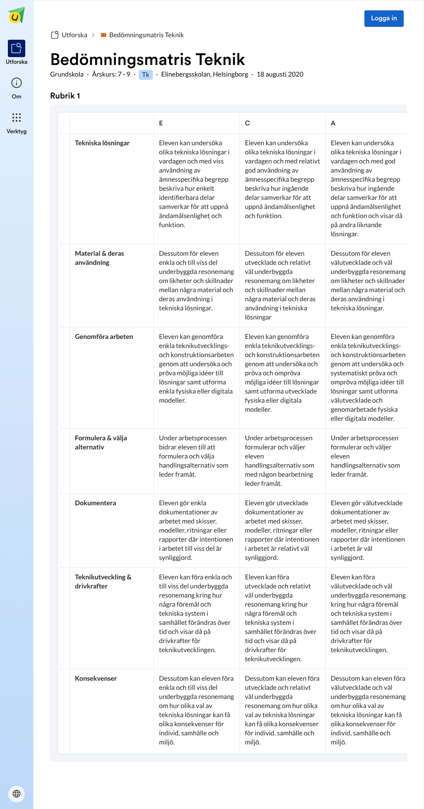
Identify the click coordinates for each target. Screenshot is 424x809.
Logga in (384, 18)
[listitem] (17, 53)
